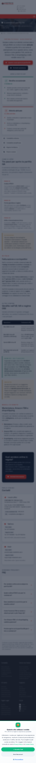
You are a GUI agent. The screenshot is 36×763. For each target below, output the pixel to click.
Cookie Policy (29, 744)
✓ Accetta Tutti (18, 749)
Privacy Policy (18, 744)
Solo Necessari (18, 754)
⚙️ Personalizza (18, 759)
